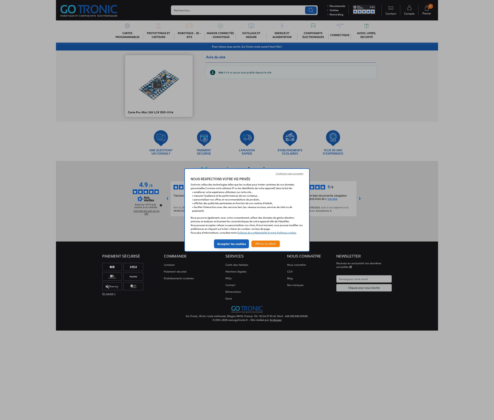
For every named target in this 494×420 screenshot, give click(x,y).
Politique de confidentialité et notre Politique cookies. (267, 232)
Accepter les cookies (231, 244)
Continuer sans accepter (289, 173)
